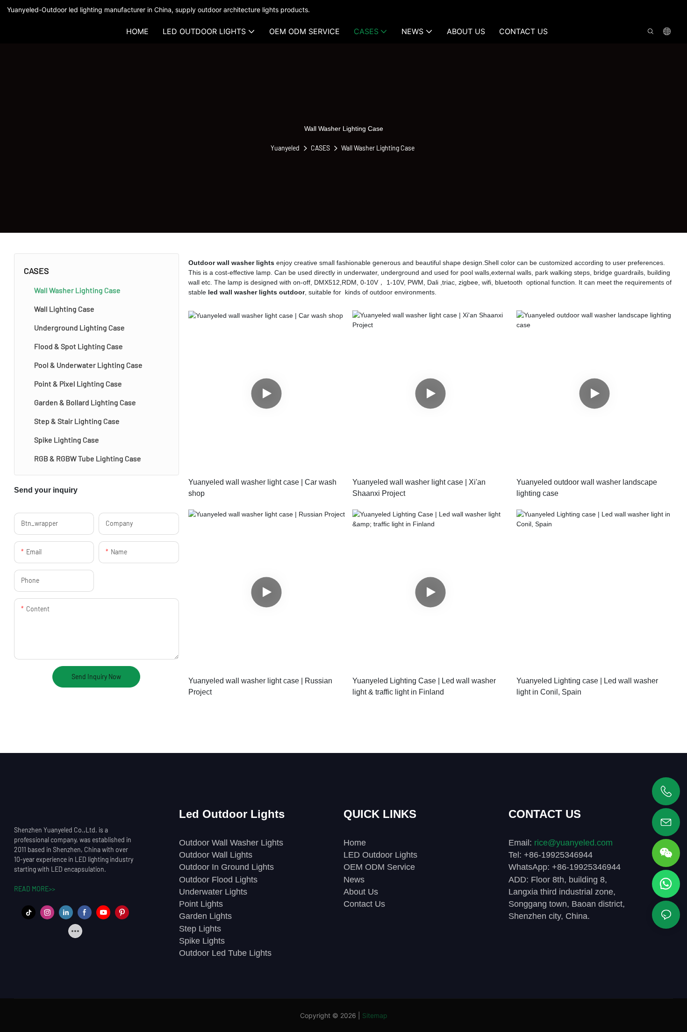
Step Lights (200, 928)
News (354, 879)
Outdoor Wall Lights (215, 855)
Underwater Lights (213, 891)
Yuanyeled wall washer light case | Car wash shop (262, 487)
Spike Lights (202, 941)
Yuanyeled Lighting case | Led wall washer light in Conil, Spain (587, 686)
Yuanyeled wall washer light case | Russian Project (260, 686)
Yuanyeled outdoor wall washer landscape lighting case (586, 487)
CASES (320, 148)
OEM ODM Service (379, 867)
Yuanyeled (285, 148)
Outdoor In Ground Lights (226, 867)
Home (355, 842)
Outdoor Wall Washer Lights (231, 842)
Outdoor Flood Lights (218, 879)
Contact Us (364, 904)
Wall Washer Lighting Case (378, 148)
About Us (361, 891)
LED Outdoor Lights (380, 855)
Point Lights (201, 904)
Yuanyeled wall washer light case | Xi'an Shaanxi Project (419, 487)
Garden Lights (205, 916)
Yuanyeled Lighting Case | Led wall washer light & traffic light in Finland (424, 686)
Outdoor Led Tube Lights (225, 953)
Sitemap (374, 1015)
